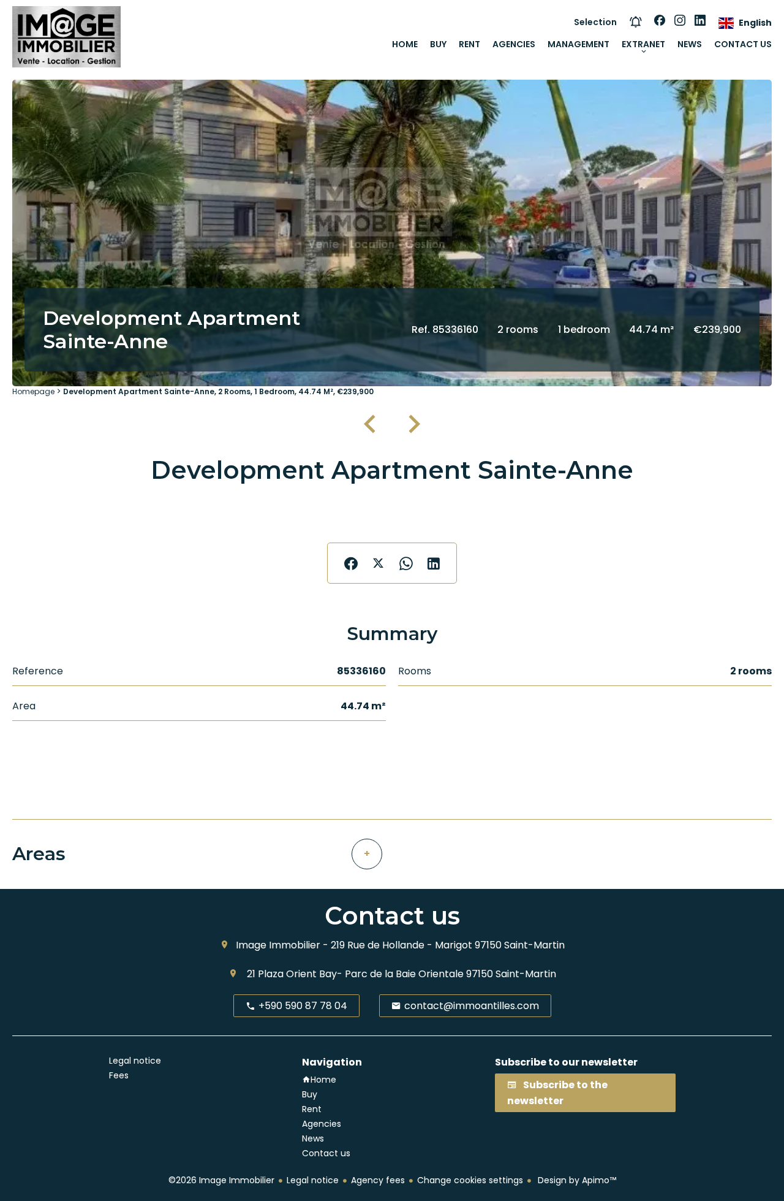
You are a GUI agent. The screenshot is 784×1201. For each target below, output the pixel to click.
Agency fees (378, 1180)
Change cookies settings (470, 1180)
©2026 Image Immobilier (221, 1180)
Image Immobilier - (282, 945)
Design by (575, 1180)
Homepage (33, 391)
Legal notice (313, 1180)
